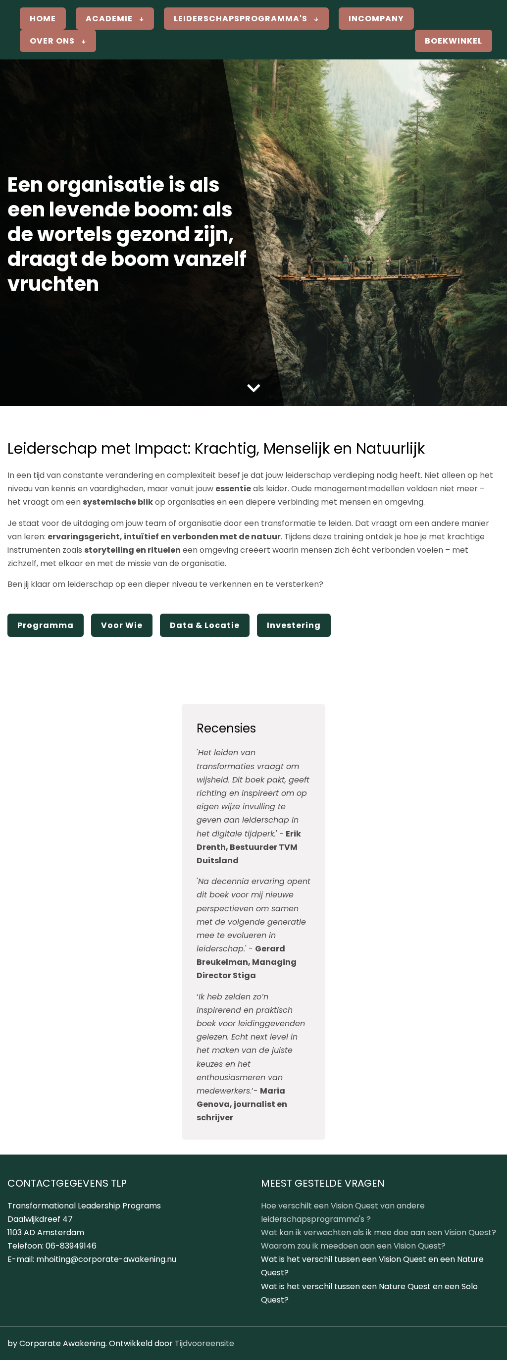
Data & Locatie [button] (205, 625)
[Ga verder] (253, 388)
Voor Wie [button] (122, 625)
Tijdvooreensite (204, 1343)
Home (43, 18)
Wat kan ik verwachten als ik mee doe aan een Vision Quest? (378, 1232)
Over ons (53, 41)
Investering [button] (294, 625)
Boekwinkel (453, 41)
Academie (110, 18)
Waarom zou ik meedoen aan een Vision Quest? (353, 1246)
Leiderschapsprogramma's (241, 18)
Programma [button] (45, 625)
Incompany (376, 18)
